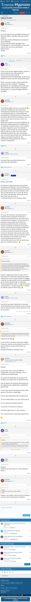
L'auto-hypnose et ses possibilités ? (13, 536)
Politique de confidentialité (12, 595)
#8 (29, 301)
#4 (29, 157)
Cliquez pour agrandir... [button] (16, 449)
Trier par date (12, 60)
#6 (29, 212)
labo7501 (9, 182)
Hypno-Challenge (26, 1)
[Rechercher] (26, 13)
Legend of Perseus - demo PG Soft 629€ (15, 546)
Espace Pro (19, 583)
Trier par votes (19, 60)
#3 (29, 105)
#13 (29, 484)
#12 (29, 464)
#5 (29, 179)
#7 (29, 256)
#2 (29, 68)
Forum (3, 583)
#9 (29, 328)
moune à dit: (4, 331)
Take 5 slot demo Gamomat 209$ (13, 552)
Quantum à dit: (5, 259)
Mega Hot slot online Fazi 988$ (12, 558)
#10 (29, 364)
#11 (29, 434)
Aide (20, 595)
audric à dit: (4, 487)
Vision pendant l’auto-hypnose (12, 530)
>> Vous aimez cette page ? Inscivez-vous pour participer (16, 599)
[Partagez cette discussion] (28, 28)
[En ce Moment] (29, 13)
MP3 (9, 1)
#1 (29, 28)
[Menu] (2, 13)
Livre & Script (16, 1)
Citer (29, 53)
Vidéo (3, 1)
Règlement (3, 595)
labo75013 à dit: (5, 437)
